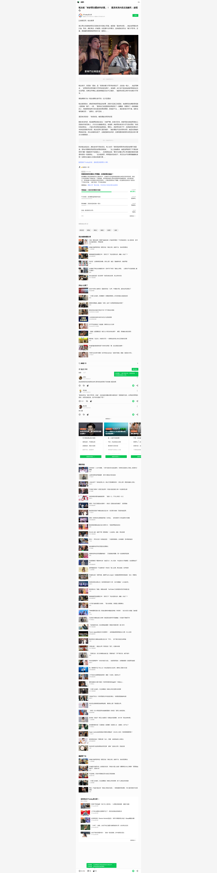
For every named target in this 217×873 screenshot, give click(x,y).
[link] (83, 385)
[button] (79, 385)
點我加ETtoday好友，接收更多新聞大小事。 (94, 162)
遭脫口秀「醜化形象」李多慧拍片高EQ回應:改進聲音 (103, 185)
